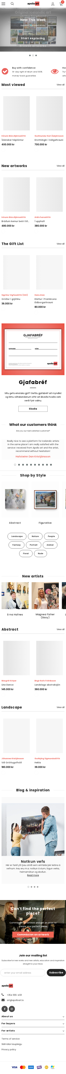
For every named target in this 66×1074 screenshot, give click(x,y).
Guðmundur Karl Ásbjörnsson (49, 136)
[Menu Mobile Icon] (3, 4)
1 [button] (30, 55)
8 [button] (43, 465)
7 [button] (39, 465)
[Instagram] (12, 1009)
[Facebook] (5, 1009)
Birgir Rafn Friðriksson (45, 680)
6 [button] (35, 465)
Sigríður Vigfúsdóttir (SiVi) (15, 295)
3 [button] (36, 55)
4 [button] (27, 465)
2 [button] (33, 55)
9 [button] (47, 465)
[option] (33, 30)
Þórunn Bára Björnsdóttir (14, 136)
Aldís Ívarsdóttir (43, 217)
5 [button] (31, 465)
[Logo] (33, 3)
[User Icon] (52, 4)
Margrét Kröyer (9, 680)
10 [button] (51, 465)
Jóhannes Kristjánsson (13, 758)
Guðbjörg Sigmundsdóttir (47, 758)
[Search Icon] (15, 3)
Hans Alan (40, 295)
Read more (33, 875)
